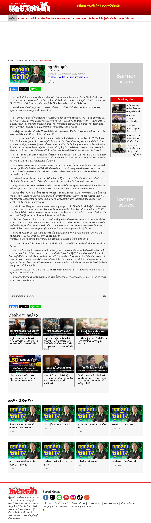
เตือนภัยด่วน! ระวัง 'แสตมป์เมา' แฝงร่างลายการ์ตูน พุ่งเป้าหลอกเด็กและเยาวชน (23, 378)
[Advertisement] (75, 39)
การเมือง (41, 18)
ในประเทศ (76, 18)
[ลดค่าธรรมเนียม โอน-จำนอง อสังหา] (58, 450)
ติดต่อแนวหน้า (111, 503)
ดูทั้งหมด (52, 82)
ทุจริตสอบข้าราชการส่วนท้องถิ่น (92, 426)
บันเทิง (113, 18)
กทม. (68, 18)
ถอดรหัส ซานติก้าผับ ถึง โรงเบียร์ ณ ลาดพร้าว (23, 463)
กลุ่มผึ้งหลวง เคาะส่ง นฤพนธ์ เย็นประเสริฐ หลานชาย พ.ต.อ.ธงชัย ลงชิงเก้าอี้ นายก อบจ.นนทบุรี (126, 133)
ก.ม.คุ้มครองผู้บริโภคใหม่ (124, 462)
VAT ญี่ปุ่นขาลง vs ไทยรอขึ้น (58, 425)
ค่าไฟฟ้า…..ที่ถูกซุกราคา (89, 462)
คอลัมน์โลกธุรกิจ (31, 60)
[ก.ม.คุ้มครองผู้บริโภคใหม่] (126, 450)
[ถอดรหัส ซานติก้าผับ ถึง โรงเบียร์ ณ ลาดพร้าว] (24, 450)
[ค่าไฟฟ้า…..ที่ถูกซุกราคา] (92, 450)
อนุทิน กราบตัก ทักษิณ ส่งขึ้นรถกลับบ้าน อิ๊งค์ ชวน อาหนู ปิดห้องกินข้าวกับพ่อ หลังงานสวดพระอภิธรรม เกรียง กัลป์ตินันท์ (58, 343)
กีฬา (101, 18)
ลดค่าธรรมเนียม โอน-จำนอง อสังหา (58, 463)
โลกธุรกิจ (50, 18)
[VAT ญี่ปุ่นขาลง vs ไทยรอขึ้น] (58, 413)
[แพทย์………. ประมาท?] (126, 413)
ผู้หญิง (106, 18)
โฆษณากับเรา (78, 503)
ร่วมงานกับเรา (94, 503)
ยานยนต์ (120, 18)
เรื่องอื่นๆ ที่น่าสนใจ (22, 315)
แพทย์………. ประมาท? (122, 425)
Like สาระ (130, 18)
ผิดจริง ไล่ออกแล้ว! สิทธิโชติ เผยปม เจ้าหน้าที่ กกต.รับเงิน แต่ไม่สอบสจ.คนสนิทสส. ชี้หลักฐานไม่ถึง (92, 379)
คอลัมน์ (20, 60)
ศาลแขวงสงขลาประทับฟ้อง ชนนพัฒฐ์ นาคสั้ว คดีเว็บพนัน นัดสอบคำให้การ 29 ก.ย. (126, 151)
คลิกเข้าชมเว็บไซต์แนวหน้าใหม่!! (98, 6)
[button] (58, 296)
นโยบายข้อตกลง (128, 503)
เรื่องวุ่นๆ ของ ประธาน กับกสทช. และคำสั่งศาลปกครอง (23, 426)
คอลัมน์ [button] (12, 18)
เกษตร (84, 18)
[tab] (58, 296)
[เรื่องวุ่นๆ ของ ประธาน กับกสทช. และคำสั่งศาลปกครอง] (24, 413)
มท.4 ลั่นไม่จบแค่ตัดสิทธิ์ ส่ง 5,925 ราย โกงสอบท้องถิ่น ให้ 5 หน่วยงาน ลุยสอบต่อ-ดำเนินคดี (58, 379)
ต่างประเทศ (93, 18)
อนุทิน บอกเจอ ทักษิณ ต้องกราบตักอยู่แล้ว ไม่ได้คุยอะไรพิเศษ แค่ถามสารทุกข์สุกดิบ (24, 341)
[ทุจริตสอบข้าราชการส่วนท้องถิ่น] (92, 413)
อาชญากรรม (60, 18)
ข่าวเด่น (21, 18)
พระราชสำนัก (31, 18)
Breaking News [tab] (126, 100)
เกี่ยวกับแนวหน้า (61, 503)
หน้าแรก (11, 60)
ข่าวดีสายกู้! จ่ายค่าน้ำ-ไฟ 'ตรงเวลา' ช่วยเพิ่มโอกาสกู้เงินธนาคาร (92, 341)
